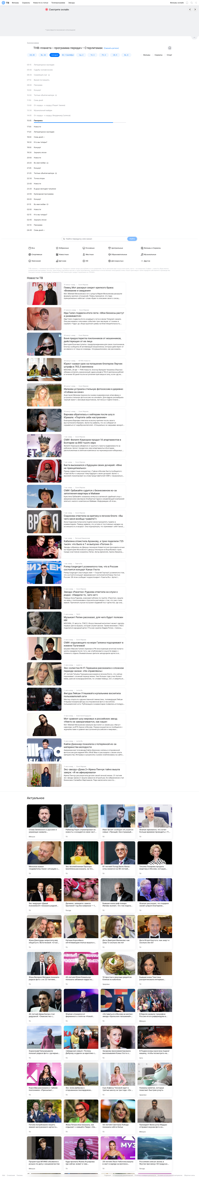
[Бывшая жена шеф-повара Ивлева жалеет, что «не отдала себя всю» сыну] (118, 895)
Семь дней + (39, 137)
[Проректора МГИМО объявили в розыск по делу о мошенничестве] (44, 1153)
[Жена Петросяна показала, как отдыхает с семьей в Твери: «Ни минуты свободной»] (81, 1117)
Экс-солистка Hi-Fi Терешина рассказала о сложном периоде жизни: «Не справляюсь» (94, 669)
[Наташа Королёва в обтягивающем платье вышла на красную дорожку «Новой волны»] (81, 932)
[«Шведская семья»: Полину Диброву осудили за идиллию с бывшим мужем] (81, 1043)
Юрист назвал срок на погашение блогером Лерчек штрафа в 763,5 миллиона (93, 365)
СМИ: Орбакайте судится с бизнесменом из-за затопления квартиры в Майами (90, 492)
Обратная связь (189, 1175)
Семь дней (38, 100)
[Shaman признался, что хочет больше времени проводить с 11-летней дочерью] (155, 821)
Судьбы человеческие (43, 70)
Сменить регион (111, 48)
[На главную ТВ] (7, 3)
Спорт (169, 55)
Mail (3, 1175)
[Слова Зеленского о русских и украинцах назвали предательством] (44, 821)
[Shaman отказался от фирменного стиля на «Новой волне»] (81, 1006)
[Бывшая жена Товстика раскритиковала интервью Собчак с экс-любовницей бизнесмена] (155, 969)
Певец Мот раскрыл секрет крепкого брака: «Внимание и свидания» (89, 289)
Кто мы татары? (40, 142)
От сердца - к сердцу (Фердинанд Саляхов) (52, 115)
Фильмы (146, 55)
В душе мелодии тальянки (45, 189)
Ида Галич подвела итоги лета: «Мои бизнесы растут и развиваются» (94, 314)
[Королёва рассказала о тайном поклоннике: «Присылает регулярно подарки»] (44, 1080)
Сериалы (158, 55)
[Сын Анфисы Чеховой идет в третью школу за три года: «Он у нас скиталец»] (118, 1080)
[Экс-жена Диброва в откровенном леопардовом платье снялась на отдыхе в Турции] (81, 1080)
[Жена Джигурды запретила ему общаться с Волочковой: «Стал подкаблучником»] (44, 932)
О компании (11, 1175)
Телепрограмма (33, 43)
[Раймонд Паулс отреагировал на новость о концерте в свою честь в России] (81, 821)
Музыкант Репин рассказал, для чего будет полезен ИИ (93, 619)
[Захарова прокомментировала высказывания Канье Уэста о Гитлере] (118, 1043)
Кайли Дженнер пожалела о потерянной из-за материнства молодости (90, 745)
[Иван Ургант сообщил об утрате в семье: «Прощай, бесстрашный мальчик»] (118, 821)
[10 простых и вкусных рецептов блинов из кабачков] (118, 969)
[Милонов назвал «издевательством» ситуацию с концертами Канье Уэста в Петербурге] (44, 858)
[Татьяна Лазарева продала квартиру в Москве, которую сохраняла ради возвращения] (155, 858)
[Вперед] (195, 9)
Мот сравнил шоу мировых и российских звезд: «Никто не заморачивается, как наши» (91, 720)
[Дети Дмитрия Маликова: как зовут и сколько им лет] (118, 932)
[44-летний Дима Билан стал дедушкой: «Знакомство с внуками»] (44, 1006)
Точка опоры (39, 178)
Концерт (37, 90)
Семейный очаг (40, 75)
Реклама (20, 1175)
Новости (37, 127)
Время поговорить (41, 80)
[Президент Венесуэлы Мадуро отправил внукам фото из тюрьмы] (155, 1117)
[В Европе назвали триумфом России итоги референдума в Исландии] (155, 1006)
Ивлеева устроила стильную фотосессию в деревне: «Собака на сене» (93, 390)
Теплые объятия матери (44, 95)
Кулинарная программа (43, 194)
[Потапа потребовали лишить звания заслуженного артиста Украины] (44, 1117)
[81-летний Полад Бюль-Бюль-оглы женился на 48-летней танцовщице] (118, 858)
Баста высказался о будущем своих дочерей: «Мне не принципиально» (93, 466)
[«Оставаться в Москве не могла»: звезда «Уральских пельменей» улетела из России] (118, 1006)
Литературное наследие (44, 65)
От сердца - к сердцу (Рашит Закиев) (49, 105)
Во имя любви (40, 163)
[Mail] (3, 3)
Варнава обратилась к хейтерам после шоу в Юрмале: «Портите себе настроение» (89, 416)
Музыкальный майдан (43, 110)
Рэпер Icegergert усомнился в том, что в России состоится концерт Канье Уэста (91, 568)
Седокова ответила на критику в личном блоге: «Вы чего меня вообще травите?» (93, 517)
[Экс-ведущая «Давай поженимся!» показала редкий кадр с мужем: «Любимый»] (44, 895)
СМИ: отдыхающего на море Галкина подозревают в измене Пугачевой (93, 644)
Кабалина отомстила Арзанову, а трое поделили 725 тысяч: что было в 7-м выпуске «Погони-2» (93, 543)
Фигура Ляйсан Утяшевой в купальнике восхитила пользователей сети (92, 695)
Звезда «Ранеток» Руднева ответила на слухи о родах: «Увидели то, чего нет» (91, 593)
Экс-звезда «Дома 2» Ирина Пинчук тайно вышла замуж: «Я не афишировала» (92, 771)
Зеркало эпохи (40, 152)
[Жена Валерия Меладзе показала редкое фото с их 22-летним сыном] (44, 969)
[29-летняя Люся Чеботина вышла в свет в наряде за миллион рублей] (118, 1153)
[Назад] (190, 9)
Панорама (38, 85)
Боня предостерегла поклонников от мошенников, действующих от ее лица (92, 340)
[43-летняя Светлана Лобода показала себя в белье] (118, 1117)
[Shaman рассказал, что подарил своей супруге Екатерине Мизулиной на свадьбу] (155, 895)
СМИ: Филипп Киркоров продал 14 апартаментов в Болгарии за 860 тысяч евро (92, 441)
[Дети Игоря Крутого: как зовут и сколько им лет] (155, 932)
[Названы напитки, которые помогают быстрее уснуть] (155, 1080)
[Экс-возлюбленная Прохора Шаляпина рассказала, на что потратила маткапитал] (81, 858)
